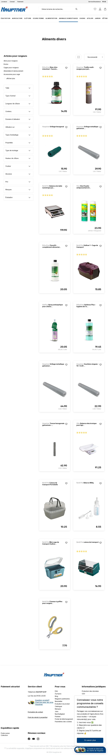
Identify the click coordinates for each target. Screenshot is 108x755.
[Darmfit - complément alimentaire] (54, 271)
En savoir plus (90, 740)
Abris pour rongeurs (11, 61)
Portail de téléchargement (64, 719)
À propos (58, 694)
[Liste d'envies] (95, 9)
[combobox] (56, 9)
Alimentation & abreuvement (13, 71)
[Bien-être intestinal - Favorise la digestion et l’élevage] (54, 93)
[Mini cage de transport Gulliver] (54, 568)
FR (103, 1)
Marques (58, 709)
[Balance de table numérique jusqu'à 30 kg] (54, 211)
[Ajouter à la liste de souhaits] (66, 68)
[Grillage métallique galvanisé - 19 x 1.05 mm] (88, 152)
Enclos (6, 64)
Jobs (56, 711)
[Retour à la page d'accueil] (14, 9)
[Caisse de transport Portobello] (54, 508)
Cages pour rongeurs (11, 67)
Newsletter (58, 701)
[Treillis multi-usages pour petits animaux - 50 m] (88, 93)
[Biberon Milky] (87, 485)
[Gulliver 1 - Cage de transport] (88, 271)
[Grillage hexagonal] (53, 129)
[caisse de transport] (87, 545)
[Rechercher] (77, 9)
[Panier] (104, 9)
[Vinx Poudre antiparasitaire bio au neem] (88, 211)
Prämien (57, 716)
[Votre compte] (100, 9)
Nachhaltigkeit (60, 714)
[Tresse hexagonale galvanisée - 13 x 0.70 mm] (54, 449)
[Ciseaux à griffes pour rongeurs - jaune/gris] (54, 627)
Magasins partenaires (62, 699)
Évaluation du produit (62, 704)
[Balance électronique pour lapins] (88, 449)
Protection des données (90, 691)
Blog (56, 696)
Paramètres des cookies (63, 721)
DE (105, 1)
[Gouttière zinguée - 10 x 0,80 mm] (88, 389)
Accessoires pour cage (12, 74)
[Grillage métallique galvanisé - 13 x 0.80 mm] (54, 389)
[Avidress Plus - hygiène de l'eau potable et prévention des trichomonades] (88, 330)
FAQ (56, 691)
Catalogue (58, 706)
